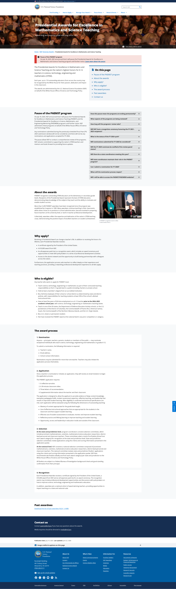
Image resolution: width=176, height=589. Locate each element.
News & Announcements (90, 557)
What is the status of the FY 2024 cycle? (105, 137)
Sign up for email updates (46, 573)
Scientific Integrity (128, 573)
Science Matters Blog (89, 563)
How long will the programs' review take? (106, 124)
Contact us (98, 97)
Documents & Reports (130, 557)
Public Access (127, 565)
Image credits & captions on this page (51, 545)
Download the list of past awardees (51, 509)
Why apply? (98, 82)
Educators (106, 568)
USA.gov (110, 585)
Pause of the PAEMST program (107, 74)
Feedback (174, 408)
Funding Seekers (108, 557)
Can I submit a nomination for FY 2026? (105, 167)
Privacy (73, 585)
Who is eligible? (100, 85)
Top (172, 534)
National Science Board (70, 566)
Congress (106, 563)
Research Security (128, 570)
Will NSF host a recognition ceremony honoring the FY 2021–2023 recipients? (112, 130)
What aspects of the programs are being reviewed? (109, 119)
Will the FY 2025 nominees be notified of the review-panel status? (111, 148)
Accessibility (123, 585)
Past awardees (100, 93)
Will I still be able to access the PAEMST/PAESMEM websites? (112, 177)
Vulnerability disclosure (40, 585)
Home (36, 52)
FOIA (84, 585)
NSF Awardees (107, 560)
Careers (65, 560)
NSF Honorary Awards (47, 52)
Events (85, 560)
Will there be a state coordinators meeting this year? (110, 154)
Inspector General (59, 585)
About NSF (66, 557)
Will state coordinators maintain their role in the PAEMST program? (111, 161)
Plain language (137, 585)
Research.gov (127, 576)
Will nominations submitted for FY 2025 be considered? (111, 142)
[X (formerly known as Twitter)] (39, 577)
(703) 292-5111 (39, 568)
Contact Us (66, 568)
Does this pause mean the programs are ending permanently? (113, 114)
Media (105, 566)
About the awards (101, 78)
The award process (102, 89)
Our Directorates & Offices (71, 563)
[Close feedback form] (174, 403)
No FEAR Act (96, 585)
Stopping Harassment (130, 567)
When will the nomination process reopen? (106, 172)
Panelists (106, 571)
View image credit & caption (133, 46)
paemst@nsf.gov (46, 526)
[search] (140, 7)
